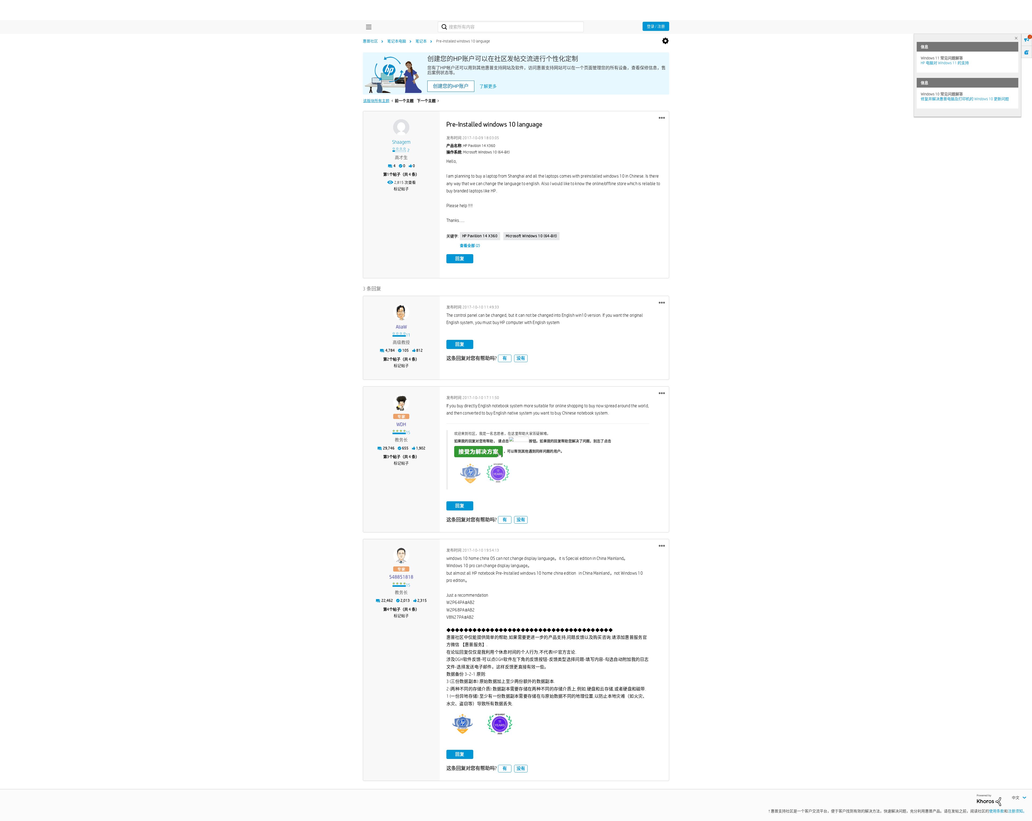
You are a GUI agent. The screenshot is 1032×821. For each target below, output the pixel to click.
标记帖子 (401, 188)
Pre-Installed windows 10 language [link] (463, 41)
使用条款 (996, 811)
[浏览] (367, 27)
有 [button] (505, 358)
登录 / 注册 (656, 26)
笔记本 (421, 41)
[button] (661, 118)
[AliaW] (401, 312)
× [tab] (1016, 38)
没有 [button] (521, 358)
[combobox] (511, 26)
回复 (459, 258)
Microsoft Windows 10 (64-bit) (531, 235)
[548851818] (401, 555)
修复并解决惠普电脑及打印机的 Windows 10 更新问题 (965, 98)
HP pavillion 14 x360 (480, 235)
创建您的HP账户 (451, 86)
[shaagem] (401, 127)
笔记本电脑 (396, 41)
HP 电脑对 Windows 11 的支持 (945, 62)
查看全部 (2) (470, 245)
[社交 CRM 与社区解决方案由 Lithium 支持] (989, 799)
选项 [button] (665, 41)
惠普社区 (370, 41)
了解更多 (488, 86)
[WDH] (401, 403)
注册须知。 (1017, 811)
